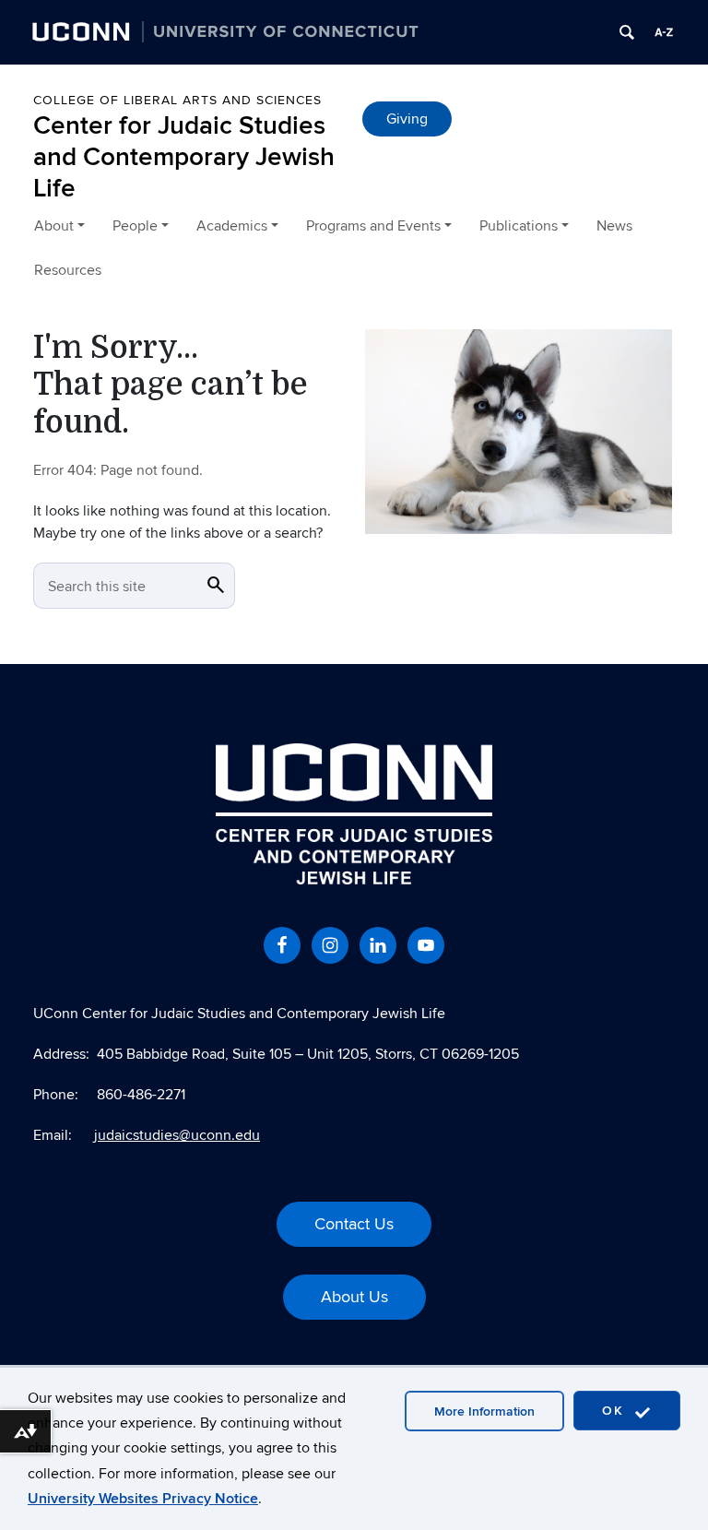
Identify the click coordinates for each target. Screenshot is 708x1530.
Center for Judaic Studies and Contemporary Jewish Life (184, 157)
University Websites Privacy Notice (143, 1498)
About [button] (54, 226)
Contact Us (354, 1224)
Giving (407, 119)
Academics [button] (231, 226)
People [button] (135, 226)
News (614, 226)
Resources (67, 270)
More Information (484, 1411)
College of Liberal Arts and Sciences (177, 100)
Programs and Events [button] (373, 226)
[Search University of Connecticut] (627, 32)
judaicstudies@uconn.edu (177, 1135)
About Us (354, 1297)
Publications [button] (518, 226)
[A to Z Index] (663, 32)
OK (616, 1410)
